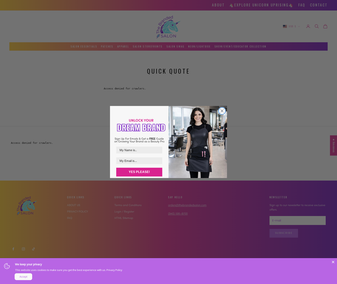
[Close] (333, 262)
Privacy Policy (114, 270)
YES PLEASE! (139, 172)
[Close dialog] (222, 111)
